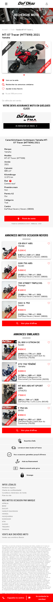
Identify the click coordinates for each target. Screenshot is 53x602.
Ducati (5, 508)
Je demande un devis (25, 126)
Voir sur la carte (12, 80)
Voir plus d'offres (29, 323)
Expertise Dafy (29, 441)
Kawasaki (6, 519)
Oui (5, 196)
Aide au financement (30, 461)
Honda (5, 514)
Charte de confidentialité (11, 490)
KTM (3, 521)
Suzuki (5, 524)
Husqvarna (7, 516)
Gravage (29, 475)
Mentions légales (9, 488)
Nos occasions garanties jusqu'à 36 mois (30, 454)
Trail (6, 202)
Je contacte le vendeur (42, 597)
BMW (4, 506)
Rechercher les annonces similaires (20, 84)
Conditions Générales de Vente (14, 493)
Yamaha (7, 152)
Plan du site (6, 495)
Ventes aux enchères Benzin (13, 537)
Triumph (5, 527)
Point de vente (28, 218)
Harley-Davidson (10, 511)
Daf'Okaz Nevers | (19, 209)
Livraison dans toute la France (30, 448)
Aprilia (5, 503)
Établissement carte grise (30, 468)
